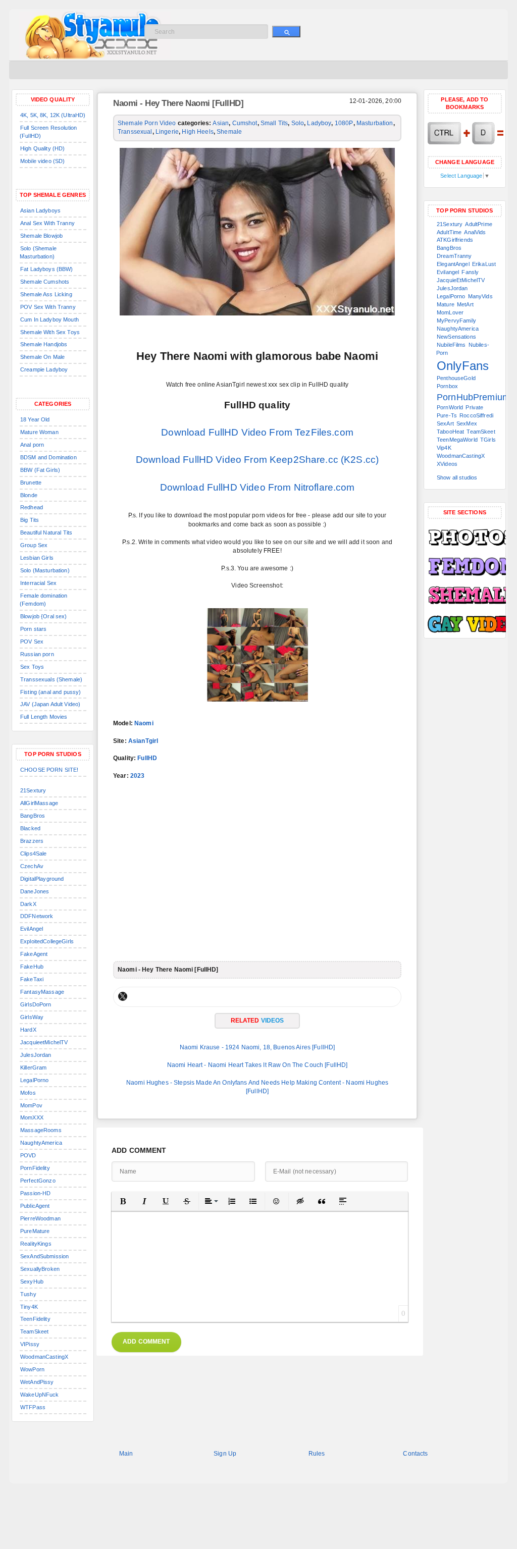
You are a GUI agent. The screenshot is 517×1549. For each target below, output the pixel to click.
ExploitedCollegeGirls (47, 941)
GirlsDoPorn (35, 1004)
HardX (28, 1030)
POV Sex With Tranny (48, 307)
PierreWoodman (40, 1218)
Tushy (28, 1294)
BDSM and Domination (48, 457)
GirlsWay (31, 1017)
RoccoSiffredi (476, 415)
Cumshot (244, 123)
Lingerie (167, 131)
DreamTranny (454, 256)
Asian (221, 123)
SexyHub (31, 1281)
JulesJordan (35, 1055)
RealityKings (35, 1244)
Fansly (470, 272)
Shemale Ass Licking (46, 294)
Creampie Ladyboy (44, 369)
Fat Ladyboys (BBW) (46, 269)
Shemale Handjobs (43, 344)
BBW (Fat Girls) (40, 470)
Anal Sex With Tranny (47, 223)
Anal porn (32, 445)
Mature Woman (39, 432)
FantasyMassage (42, 992)
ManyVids (480, 296)
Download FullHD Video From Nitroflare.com (257, 487)
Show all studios (457, 477)
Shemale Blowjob (41, 236)
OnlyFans (463, 365)
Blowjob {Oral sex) (43, 616)
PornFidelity (35, 1168)
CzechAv (31, 866)
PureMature (34, 1231)
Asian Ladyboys (40, 210)
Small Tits (274, 123)
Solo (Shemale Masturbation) (38, 252)
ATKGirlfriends (455, 240)
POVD (28, 1155)
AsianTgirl (143, 740)
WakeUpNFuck (39, 1395)
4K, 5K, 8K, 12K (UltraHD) (53, 115)
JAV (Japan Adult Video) (50, 704)
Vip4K (444, 448)
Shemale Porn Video (147, 123)
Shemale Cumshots (44, 282)
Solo (297, 123)
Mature (445, 304)
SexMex (466, 423)
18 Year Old (35, 419)
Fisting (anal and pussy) (50, 692)
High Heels (197, 131)
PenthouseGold (456, 378)
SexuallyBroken (40, 1269)
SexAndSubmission (44, 1256)
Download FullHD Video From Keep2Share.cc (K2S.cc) (257, 459)
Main (126, 1453)
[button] (123, 1201)
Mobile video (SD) (42, 161)
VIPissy (29, 1344)
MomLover (450, 312)
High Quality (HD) (42, 148)
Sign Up (225, 1453)
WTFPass (32, 1407)
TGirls (488, 440)
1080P (344, 123)
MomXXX (31, 1117)
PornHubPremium (473, 397)
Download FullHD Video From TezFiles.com (257, 432)
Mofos (28, 1093)
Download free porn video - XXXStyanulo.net (105, 35)
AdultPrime (478, 224)
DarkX (28, 904)
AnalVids (475, 232)
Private (474, 407)
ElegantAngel (453, 264)
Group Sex (33, 545)
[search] (286, 31)
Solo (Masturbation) (45, 570)
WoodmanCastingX (44, 1357)
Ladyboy (319, 123)
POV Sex (31, 641)
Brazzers (31, 841)
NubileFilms (451, 345)
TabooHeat (450, 432)
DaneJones (34, 891)
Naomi (143, 723)
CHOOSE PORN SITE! (49, 770)
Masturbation (374, 123)
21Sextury (33, 790)
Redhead (31, 507)
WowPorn (32, 1369)
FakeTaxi (31, 979)
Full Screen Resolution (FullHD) (48, 132)
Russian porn (37, 654)
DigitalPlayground (42, 879)
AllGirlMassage (39, 803)
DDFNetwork (36, 916)
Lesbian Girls (37, 558)
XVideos (447, 464)
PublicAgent (35, 1206)
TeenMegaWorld (457, 440)
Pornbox (447, 386)
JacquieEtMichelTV (461, 280)
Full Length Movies (44, 717)
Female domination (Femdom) (43, 600)
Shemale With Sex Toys (50, 332)
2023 (137, 775)
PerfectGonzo (38, 1181)
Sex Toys (32, 667)
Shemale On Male (42, 357)
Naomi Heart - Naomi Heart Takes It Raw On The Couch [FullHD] (257, 1065)
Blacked (30, 828)
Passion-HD (35, 1193)
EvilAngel (31, 929)
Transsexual (135, 131)
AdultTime (449, 232)
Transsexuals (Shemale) (51, 679)
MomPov (31, 1105)
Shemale (229, 131)
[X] (122, 996)
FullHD (147, 758)
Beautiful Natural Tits (46, 532)
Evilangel (448, 272)
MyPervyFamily (456, 320)
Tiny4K (29, 1307)
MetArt (465, 304)
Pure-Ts (447, 415)
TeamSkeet (34, 1331)
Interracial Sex (38, 583)
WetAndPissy (37, 1382)
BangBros (32, 816)
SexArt (445, 423)
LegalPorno (34, 1080)
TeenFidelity (35, 1319)
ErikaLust (484, 264)
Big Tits (29, 520)
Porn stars (33, 629)
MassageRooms (41, 1130)
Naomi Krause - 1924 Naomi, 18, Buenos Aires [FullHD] (257, 1047)
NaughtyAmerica (41, 1143)
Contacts (415, 1453)
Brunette (30, 482)
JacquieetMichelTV (44, 1042)
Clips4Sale (33, 853)
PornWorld (450, 407)
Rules (316, 1453)
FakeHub (31, 967)
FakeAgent (33, 954)
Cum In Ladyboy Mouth (49, 319)
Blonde (28, 495)
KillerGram (33, 1067)
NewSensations (456, 337)
